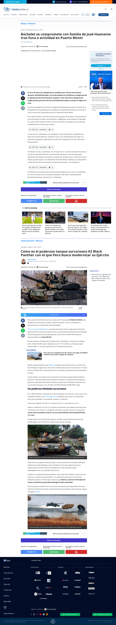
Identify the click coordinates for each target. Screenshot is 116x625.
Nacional (14, 14)
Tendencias (48, 14)
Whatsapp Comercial (71, 614)
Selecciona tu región (12, 2)
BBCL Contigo (75, 14)
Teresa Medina (27, 42)
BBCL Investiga (64, 14)
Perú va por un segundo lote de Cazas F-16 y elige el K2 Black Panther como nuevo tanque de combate (66, 354)
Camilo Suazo (31, 259)
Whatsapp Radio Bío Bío (103, 614)
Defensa (51, 365)
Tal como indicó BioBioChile (38, 329)
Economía (32, 14)
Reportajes (7, 601)
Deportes (40, 14)
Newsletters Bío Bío (61, 2)
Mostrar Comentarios (54, 189)
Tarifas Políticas (8, 613)
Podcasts (6, 14)
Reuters (37, 492)
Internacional (23, 14)
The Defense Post (52, 396)
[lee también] (35, 356)
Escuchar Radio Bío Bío (101, 2)
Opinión (56, 14)
